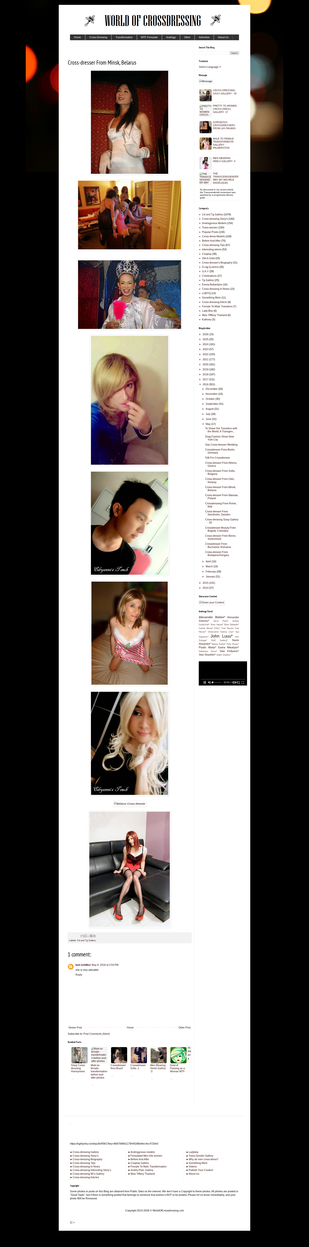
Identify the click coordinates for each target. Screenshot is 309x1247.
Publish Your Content (199, 1170)
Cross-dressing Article (214, 302)
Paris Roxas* (233, 644)
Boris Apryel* (217, 624)
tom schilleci (83, 965)
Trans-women (210, 227)
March (209, 566)
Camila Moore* (206, 628)
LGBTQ (206, 293)
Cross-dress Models (213, 236)
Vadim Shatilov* (223, 655)
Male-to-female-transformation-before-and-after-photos (99, 1071)
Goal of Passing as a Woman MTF (177, 1068)
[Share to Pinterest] (94, 935)
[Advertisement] (129, 1105)
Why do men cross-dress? (202, 1159)
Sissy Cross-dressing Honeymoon (78, 1068)
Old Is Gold (208, 258)
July (208, 414)
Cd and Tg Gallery (86, 940)
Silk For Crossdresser (217, 457)
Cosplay (206, 254)
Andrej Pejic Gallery (140, 1170)
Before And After (211, 240)
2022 (206, 354)
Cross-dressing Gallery (84, 1152)
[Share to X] (88, 935)
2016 (206, 384)
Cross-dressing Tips (213, 245)
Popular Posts (210, 232)
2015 (206, 582)
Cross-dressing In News (215, 289)
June (209, 419)
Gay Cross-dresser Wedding (221, 444)
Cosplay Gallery (138, 1163)
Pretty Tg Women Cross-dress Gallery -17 (225, 108)
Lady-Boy (207, 310)
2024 (206, 344)
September (212, 404)
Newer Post (75, 1027)
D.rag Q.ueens (210, 267)
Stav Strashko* (207, 654)
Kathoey (206, 319)
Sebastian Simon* (208, 651)
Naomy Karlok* (219, 644)
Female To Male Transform (217, 306)
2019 (206, 369)
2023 (206, 349)
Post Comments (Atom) (96, 1033)
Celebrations (209, 275)
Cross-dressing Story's (215, 218)
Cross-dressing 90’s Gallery (87, 1173)
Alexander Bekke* (212, 617)
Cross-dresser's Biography (217, 262)
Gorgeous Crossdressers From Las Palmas (224, 125)
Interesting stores (211, 249)
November (212, 394)
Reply (78, 974)
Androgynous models (141, 1152)
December (212, 389)
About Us (192, 1173)
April (209, 561)
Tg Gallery (208, 280)
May (208, 424)
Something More (211, 297)
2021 (206, 359)
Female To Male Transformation (147, 1166)
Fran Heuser (227, 628)
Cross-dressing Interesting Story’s (92, 1170)
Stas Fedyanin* (229, 651)
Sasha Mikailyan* (228, 647)
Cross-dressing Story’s (84, 1155)
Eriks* (217, 628)
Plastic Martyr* (207, 647)
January (210, 576)
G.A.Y (205, 271)
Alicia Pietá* (220, 621)
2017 (206, 379)
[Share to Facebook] (91, 935)
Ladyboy (192, 1152)
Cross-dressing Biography (86, 1159)
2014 (206, 587)
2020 (206, 364)
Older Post (184, 1027)
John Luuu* (222, 636)
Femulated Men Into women (145, 1155)
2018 (206, 374)
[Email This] (82, 935)
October (210, 399)
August (210, 409)
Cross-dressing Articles (86, 1177)
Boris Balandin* (231, 624)
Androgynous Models (214, 223)
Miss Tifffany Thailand (214, 315)
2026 (206, 334)
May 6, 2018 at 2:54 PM (105, 965)
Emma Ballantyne (212, 284)
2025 (206, 339)
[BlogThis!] (85, 935)
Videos (191, 1166)
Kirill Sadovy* (219, 640)
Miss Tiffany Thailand (141, 1173)
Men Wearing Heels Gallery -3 (158, 1068)
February (211, 571)
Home (130, 1027)
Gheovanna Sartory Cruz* (221, 632)
